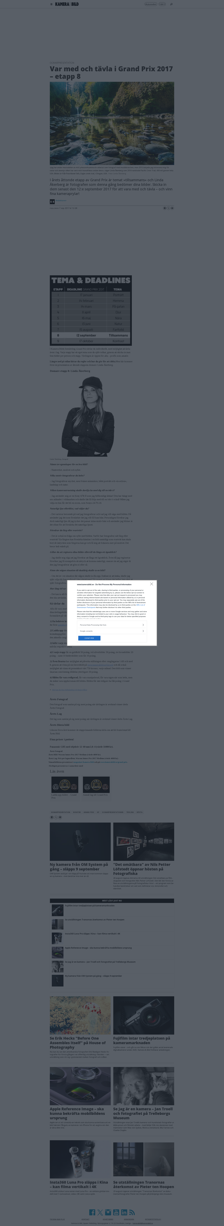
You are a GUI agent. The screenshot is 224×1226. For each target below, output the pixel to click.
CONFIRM (89, 638)
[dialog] (112, 613)
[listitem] (112, 625)
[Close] (152, 584)
